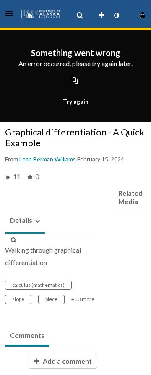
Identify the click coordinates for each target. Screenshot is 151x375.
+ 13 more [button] (82, 299)
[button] (11, 14)
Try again (76, 101)
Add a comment (67, 361)
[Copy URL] (75, 81)
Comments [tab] (27, 335)
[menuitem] (80, 15)
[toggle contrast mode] (116, 15)
